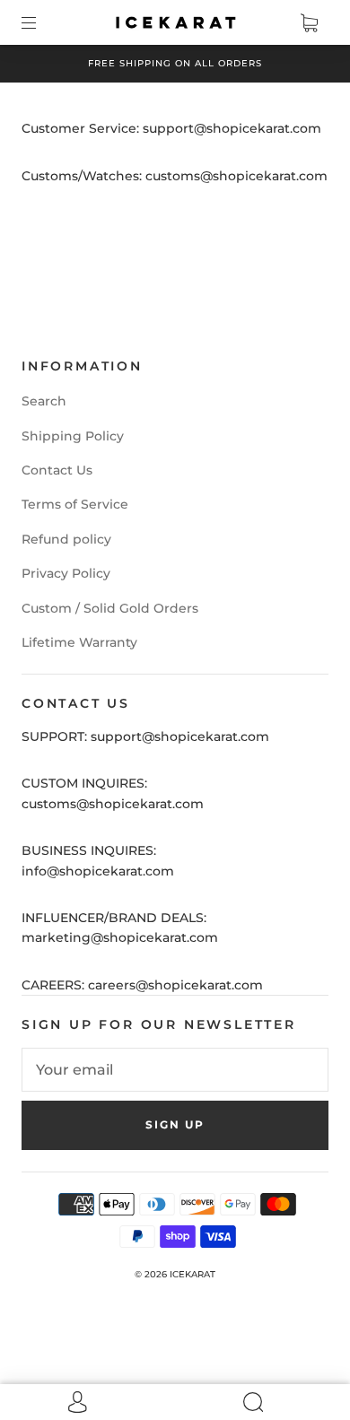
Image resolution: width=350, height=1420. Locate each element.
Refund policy (66, 539)
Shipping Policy (73, 436)
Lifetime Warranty (79, 642)
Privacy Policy (66, 573)
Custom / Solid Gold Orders (110, 608)
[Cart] (308, 22)
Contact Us (57, 470)
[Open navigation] (41, 22)
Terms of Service (75, 504)
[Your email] (175, 1070)
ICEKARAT (192, 1274)
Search (44, 401)
